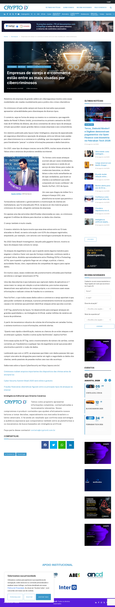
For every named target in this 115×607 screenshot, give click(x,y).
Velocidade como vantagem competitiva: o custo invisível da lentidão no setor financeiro (102, 153)
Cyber (49, 14)
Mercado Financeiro (94, 14)
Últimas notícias (53, 7)
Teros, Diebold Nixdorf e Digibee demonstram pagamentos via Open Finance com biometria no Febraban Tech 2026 (98, 134)
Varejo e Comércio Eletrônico (38, 66)
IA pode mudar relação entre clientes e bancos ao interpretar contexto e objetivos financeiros (102, 175)
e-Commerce (9, 454)
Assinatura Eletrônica (56, 14)
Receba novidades (84, 7)
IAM (38, 14)
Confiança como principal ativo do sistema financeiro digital (102, 198)
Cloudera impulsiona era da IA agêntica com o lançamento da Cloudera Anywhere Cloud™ (102, 209)
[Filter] (90, 375)
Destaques (12, 66)
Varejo (102, 14)
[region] (29, 587)
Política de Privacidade (16, 588)
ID (31, 14)
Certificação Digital (74, 14)
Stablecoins (85, 14)
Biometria (65, 14)
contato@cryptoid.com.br (43, 430)
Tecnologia (21, 454)
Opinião (108, 14)
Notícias (22, 66)
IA (34, 14)
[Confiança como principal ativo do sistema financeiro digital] (89, 199)
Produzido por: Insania (11, 602)
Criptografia (25, 14)
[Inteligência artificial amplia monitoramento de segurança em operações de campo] (89, 221)
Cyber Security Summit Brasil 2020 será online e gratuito (28, 381)
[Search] (110, 7)
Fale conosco (100, 7)
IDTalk (43, 14)
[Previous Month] (105, 380)
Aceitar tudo (43, 597)
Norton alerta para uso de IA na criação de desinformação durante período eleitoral (102, 187)
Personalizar (15, 597)
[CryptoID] (16, 7)
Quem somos (68, 7)
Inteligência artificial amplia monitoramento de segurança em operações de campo (102, 221)
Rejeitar (29, 597)
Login (109, 2)
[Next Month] (109, 380)
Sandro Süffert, (16, 194)
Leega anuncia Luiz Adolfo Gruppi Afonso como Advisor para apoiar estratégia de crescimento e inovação (103, 164)
